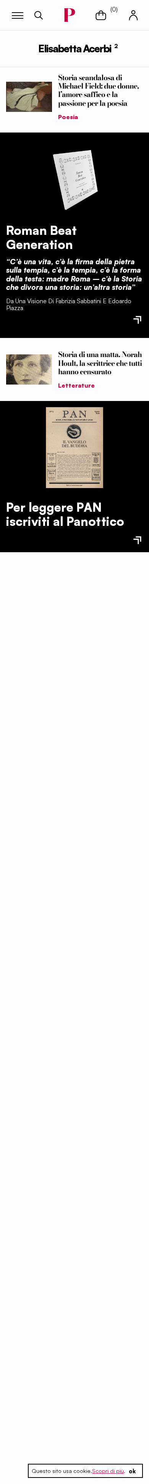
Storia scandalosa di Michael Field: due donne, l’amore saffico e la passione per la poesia (98, 90)
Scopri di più (108, 1471)
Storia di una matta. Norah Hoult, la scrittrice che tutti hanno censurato (100, 363)
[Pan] (74, 447)
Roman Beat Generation (41, 237)
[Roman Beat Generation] (74, 178)
